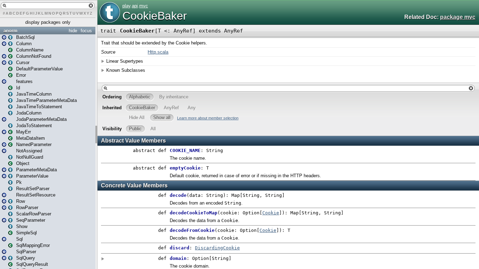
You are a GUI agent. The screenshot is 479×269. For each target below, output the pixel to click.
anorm (11, 30)
